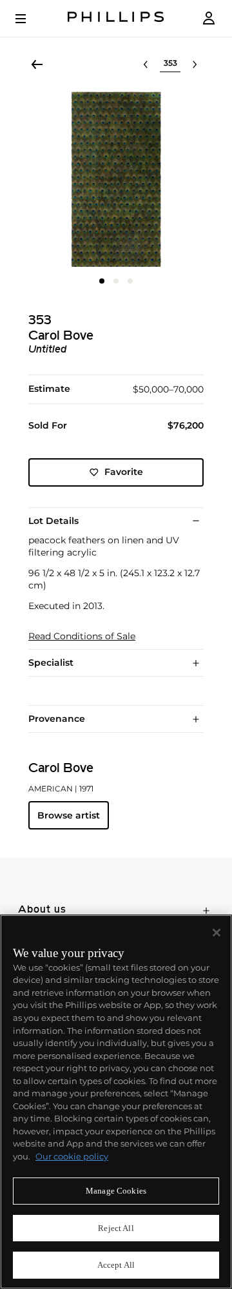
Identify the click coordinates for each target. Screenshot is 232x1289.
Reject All (115, 1228)
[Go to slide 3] (130, 281)
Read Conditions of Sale (81, 636)
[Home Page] (116, 18)
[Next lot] (195, 64)
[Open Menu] (29, 19)
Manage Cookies (116, 1191)
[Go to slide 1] (102, 281)
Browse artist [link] (68, 815)
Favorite (123, 472)
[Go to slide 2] (116, 281)
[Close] (216, 932)
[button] (116, 179)
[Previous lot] (146, 64)
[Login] (209, 18)
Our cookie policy (71, 1156)
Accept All (116, 1265)
